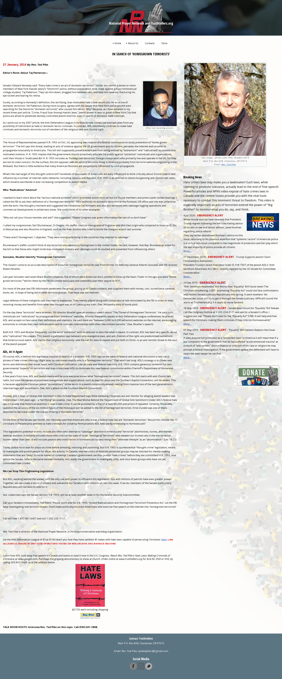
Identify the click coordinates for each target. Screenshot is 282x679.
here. (164, 539)
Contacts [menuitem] (150, 43)
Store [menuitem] (164, 43)
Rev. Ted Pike (228, 164)
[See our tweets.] (148, 668)
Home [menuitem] (118, 43)
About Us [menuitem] (133, 43)
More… (187, 251)
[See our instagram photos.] (141, 668)
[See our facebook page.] (133, 668)
